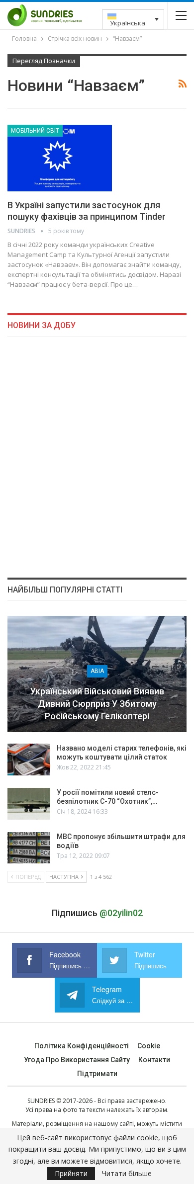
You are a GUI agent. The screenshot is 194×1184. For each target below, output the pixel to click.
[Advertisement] (97, 457)
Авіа (97, 671)
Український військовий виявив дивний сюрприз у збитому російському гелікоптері (97, 703)
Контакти (154, 1060)
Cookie (148, 1046)
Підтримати (97, 1074)
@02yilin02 (121, 913)
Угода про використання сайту (77, 1060)
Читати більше (127, 1173)
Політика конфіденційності (81, 1046)
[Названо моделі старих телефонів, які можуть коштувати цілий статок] (28, 759)
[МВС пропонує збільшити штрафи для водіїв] (28, 848)
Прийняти (71, 1173)
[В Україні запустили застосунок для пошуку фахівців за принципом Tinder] (59, 158)
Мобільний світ (35, 130)
